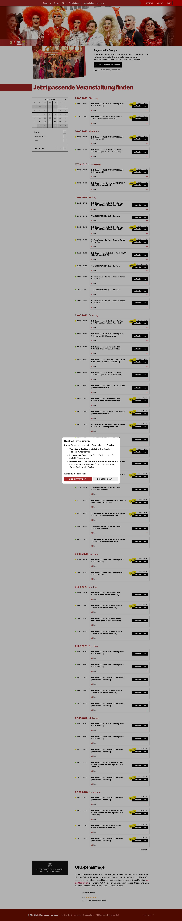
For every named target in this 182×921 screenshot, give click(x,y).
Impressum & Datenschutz (75, 474)
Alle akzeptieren (78, 479)
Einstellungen (105, 479)
